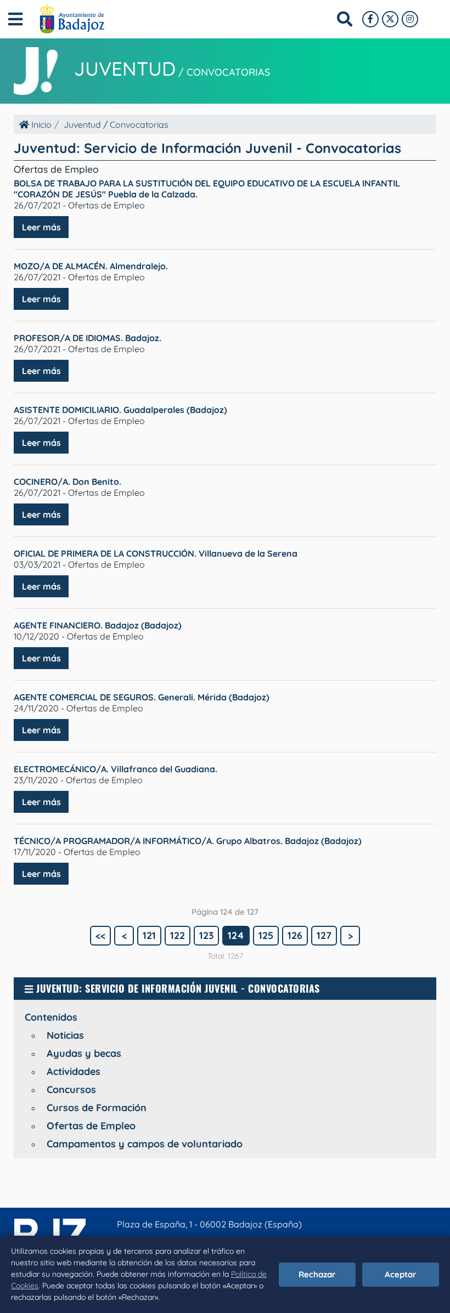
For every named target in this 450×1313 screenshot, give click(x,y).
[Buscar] (344, 19)
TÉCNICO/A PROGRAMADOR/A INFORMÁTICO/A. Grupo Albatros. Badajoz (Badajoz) (188, 840)
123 (206, 935)
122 (177, 935)
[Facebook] (370, 19)
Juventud (125, 68)
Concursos (71, 1089)
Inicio (40, 124)
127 (324, 935)
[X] (390, 19)
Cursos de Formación (97, 1107)
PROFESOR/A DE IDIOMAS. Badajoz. (87, 337)
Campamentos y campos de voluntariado (145, 1143)
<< (100, 935)
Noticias (65, 1035)
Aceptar (401, 1274)
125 (265, 935)
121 (149, 935)
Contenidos (51, 1017)
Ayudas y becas (84, 1053)
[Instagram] (410, 19)
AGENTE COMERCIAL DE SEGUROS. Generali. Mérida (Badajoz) (141, 697)
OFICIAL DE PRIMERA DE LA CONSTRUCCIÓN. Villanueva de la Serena (155, 553)
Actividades (73, 1071)
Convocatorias (228, 72)
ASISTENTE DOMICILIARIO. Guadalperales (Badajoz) (120, 409)
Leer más (41, 227)
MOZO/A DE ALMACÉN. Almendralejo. (91, 266)
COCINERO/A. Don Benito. (67, 481)
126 (295, 935)
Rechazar (317, 1274)
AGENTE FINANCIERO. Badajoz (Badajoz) (98, 625)
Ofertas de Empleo (91, 1125)
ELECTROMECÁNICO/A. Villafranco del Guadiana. (115, 768)
